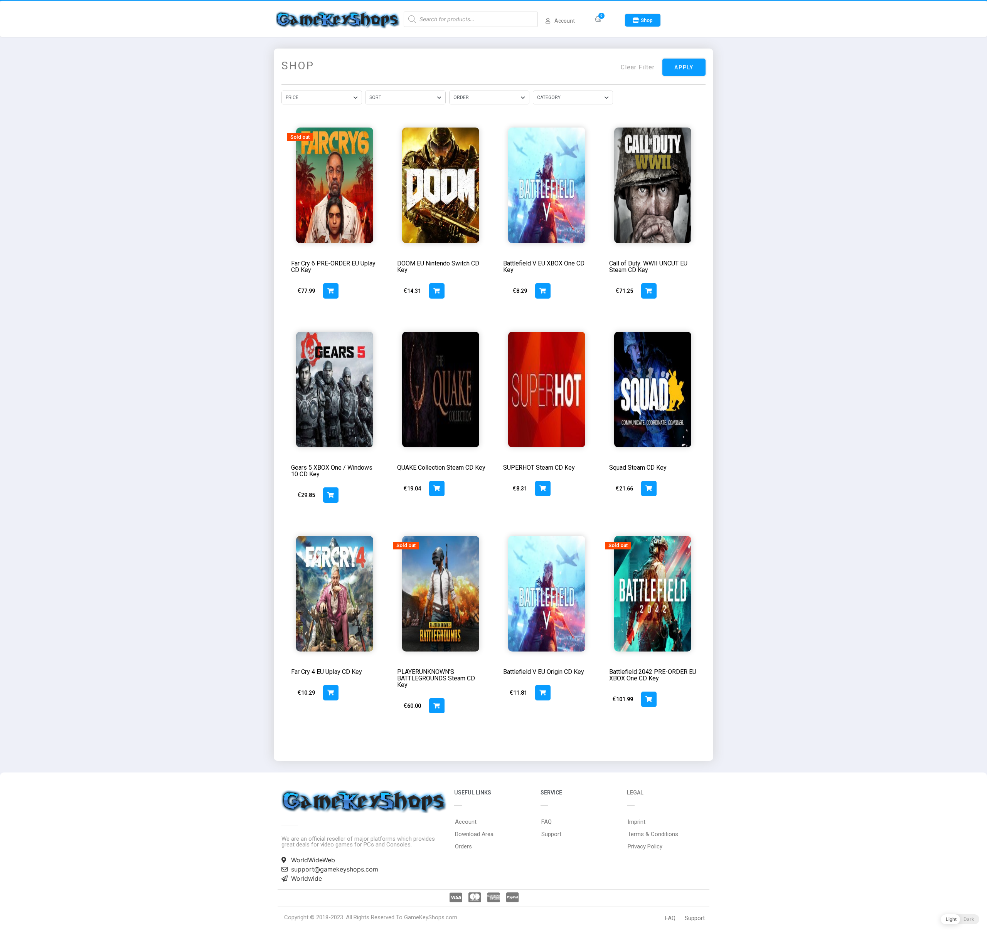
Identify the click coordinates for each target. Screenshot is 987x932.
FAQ (546, 821)
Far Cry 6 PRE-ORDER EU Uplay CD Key (333, 267)
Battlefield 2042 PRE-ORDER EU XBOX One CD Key (652, 675)
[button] (642, 20)
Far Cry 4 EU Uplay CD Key (326, 671)
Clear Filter (638, 67)
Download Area (474, 834)
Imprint (636, 821)
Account (466, 821)
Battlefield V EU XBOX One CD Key (543, 267)
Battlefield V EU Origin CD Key (543, 671)
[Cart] (598, 19)
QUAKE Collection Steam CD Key (441, 467)
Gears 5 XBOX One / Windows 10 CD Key (331, 471)
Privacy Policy (645, 846)
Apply (684, 67)
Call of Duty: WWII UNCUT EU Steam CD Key (648, 267)
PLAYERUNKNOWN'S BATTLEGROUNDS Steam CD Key (436, 678)
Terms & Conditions (653, 834)
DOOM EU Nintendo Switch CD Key (438, 267)
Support (551, 834)
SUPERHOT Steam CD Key (539, 467)
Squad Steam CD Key (638, 467)
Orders (463, 846)
